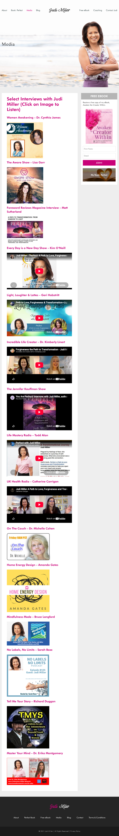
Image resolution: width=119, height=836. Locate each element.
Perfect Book (29, 817)
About (4, 10)
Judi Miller (49, 831)
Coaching (97, 10)
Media (29, 10)
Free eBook (84, 10)
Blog (38, 10)
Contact (80, 817)
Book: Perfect (17, 10)
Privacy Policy (75, 831)
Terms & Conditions (97, 817)
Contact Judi (111, 10)
